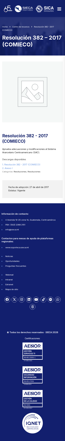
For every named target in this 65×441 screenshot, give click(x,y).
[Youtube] (36, 299)
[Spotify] (51, 299)
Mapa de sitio (11, 289)
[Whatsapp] (58, 299)
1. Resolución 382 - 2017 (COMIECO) (21, 164)
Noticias (9, 256)
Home (5, 27)
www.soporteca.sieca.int (17, 247)
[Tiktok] (43, 299)
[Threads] (32, 307)
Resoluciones (20, 171)
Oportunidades (12, 261)
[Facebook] (7, 299)
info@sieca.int (12, 229)
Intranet (9, 279)
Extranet (9, 284)
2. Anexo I (7, 168)
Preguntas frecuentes (15, 266)
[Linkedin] (29, 299)
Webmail (9, 275)
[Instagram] (21, 299)
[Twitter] (14, 299)
